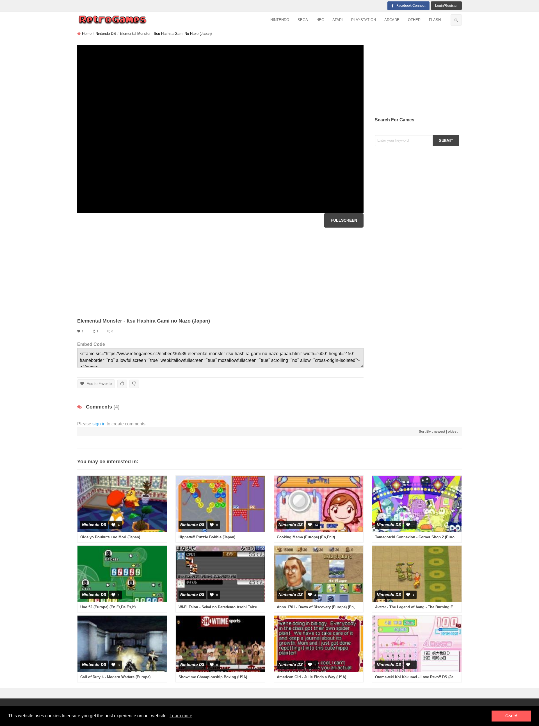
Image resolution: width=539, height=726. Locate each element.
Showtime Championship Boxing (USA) (213, 677)
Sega (303, 20)
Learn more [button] (181, 715)
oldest (453, 432)
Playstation (363, 20)
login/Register (446, 6)
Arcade (391, 20)
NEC (320, 20)
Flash (435, 20)
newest (439, 432)
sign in (99, 423)
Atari (337, 20)
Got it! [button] (511, 716)
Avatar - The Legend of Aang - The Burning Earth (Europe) (425, 607)
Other (414, 20)
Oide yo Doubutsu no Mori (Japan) (110, 537)
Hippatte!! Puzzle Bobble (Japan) (207, 537)
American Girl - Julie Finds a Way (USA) (311, 677)
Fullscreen (344, 220)
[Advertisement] (220, 272)
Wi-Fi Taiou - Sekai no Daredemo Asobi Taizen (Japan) (226, 607)
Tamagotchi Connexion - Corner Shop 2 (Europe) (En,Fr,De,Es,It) (431, 537)
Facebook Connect (410, 6)
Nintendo (279, 20)
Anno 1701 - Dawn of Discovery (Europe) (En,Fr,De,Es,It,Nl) (328, 607)
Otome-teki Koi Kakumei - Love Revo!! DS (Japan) (418, 677)
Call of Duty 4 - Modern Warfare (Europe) (115, 677)
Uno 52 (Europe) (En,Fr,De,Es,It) (108, 607)
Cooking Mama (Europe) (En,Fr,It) (306, 537)
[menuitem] (279, 20)
